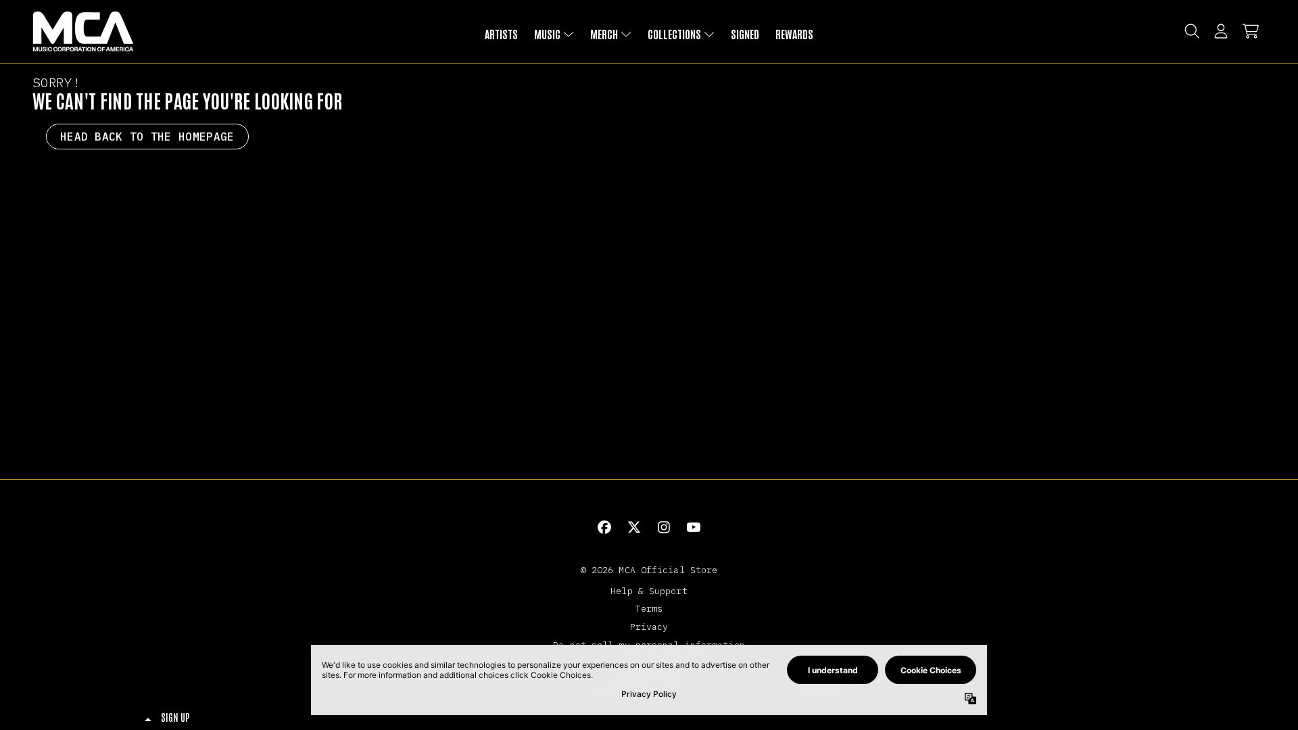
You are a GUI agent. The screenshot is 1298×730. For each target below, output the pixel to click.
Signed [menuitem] (745, 34)
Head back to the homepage (147, 136)
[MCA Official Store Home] (83, 31)
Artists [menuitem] (501, 34)
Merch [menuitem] (604, 34)
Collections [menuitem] (674, 34)
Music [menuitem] (547, 34)
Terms (649, 608)
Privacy (649, 626)
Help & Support (648, 591)
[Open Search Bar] (1191, 31)
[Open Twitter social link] (634, 527)
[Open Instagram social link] (664, 527)
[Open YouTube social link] (693, 527)
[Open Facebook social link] (604, 527)
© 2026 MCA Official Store (649, 570)
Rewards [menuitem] (794, 34)
